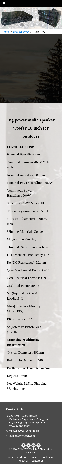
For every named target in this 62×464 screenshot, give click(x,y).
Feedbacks (47, 457)
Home (6, 31)
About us (24, 460)
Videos (35, 457)
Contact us (37, 460)
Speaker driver (21, 31)
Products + (22, 457)
